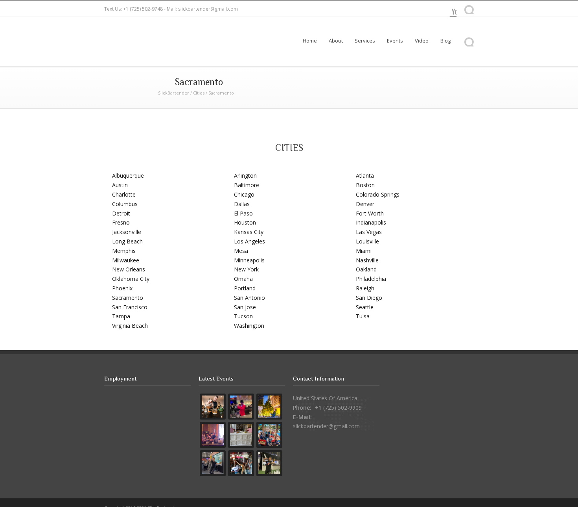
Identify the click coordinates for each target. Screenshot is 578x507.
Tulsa (363, 316)
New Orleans (128, 269)
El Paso (243, 213)
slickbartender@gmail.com (208, 9)
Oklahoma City (130, 278)
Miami (364, 250)
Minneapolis (249, 260)
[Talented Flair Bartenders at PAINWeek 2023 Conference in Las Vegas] (213, 435)
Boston (365, 185)
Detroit (121, 213)
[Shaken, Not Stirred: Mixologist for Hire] (241, 407)
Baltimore (246, 185)
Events (395, 40)
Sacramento (127, 297)
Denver (365, 204)
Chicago (244, 194)
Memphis (124, 250)
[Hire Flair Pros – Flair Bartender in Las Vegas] (241, 463)
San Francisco (129, 307)
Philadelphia (371, 278)
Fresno (121, 222)
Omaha (243, 278)
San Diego (369, 297)
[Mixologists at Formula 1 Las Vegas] (213, 407)
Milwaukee (125, 260)
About (336, 40)
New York (246, 269)
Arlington (245, 175)
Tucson (243, 316)
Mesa (241, 250)
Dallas (242, 204)
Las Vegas (369, 232)
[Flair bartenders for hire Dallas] (269, 463)
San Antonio (249, 297)
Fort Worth (370, 213)
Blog (445, 40)
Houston (245, 222)
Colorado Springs (377, 194)
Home (310, 40)
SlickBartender (173, 93)
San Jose (245, 307)
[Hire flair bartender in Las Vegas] (269, 407)
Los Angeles (249, 241)
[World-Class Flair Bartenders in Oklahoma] (269, 435)
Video (422, 40)
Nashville (367, 260)
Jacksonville (126, 232)
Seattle (365, 307)
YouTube (449, 9)
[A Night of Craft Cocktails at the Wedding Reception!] (241, 435)
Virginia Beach (130, 325)
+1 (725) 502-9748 (143, 9)
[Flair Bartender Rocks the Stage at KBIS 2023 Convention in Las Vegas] (213, 463)
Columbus (125, 204)
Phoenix (122, 288)
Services (365, 40)
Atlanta (365, 175)
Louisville (367, 241)
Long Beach (127, 241)
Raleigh (365, 288)
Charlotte (124, 194)
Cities (198, 93)
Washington (249, 325)
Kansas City (248, 232)
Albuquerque (128, 175)
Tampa (121, 316)
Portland (245, 288)
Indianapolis (371, 222)
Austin (120, 185)
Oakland (366, 269)
